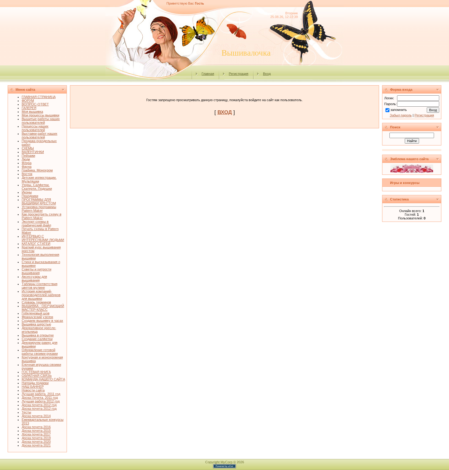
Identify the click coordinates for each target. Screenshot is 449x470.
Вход (267, 73)
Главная (208, 73)
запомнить (398, 110)
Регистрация (238, 73)
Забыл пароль (401, 115)
